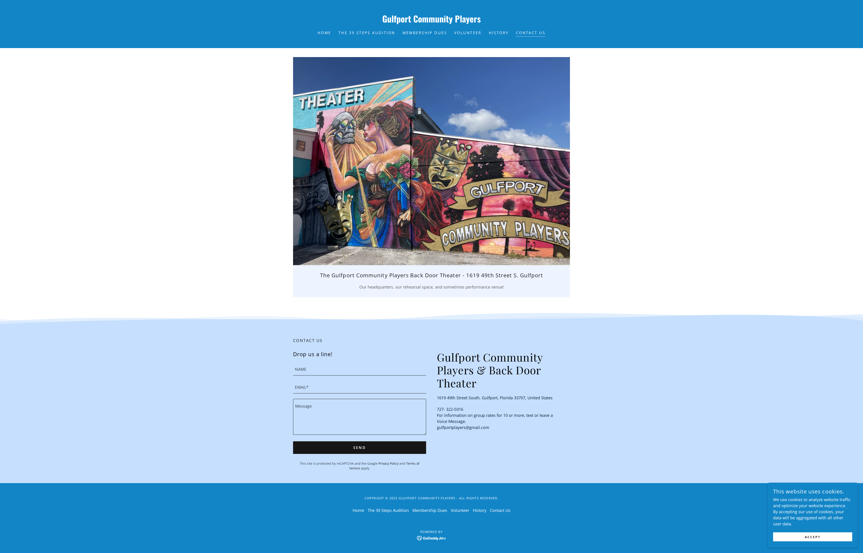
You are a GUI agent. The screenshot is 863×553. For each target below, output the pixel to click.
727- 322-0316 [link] (450, 409)
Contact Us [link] (530, 32)
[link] (431, 21)
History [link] (499, 32)
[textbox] (359, 369)
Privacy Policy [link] (388, 463)
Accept (813, 537)
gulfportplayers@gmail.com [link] (463, 427)
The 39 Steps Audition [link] (366, 32)
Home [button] (358, 510)
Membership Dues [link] (425, 32)
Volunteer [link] (468, 32)
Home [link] (324, 32)
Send (359, 447)
